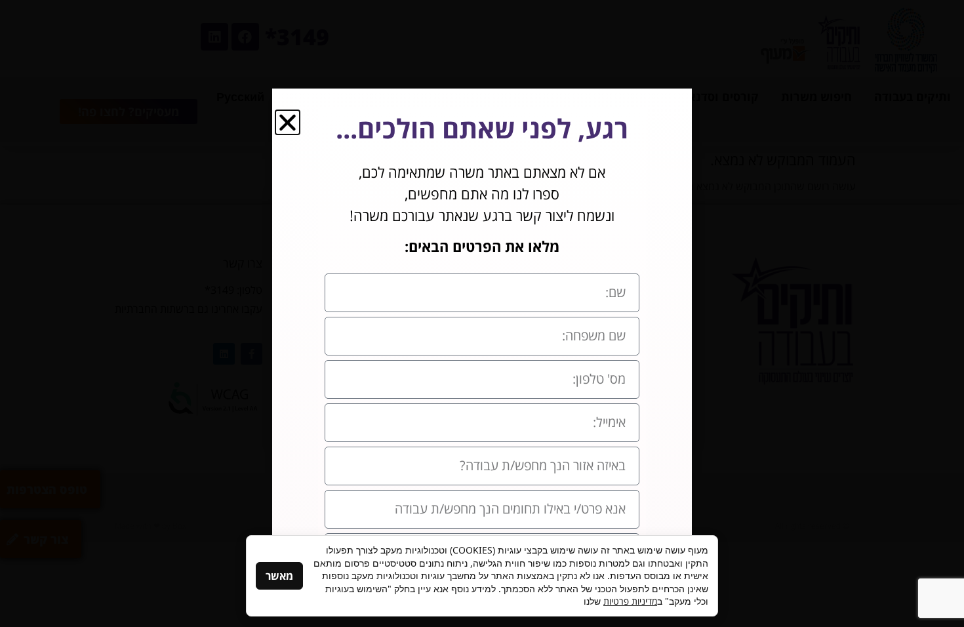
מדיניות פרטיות (630, 601)
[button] (287, 122)
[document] (482, 313)
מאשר (279, 576)
